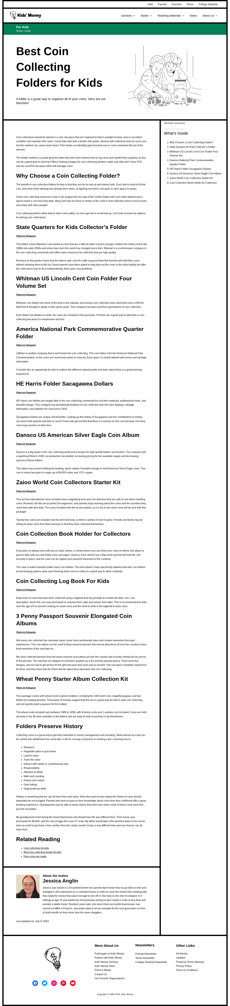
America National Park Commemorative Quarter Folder (192, 162)
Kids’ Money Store (105, 966)
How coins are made (35, 856)
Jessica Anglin (60, 881)
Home (19, 31)
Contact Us (101, 974)
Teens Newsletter (145, 958)
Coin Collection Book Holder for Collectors (193, 182)
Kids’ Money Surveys (106, 962)
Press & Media (103, 970)
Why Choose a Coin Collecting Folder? (191, 142)
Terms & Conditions (187, 970)
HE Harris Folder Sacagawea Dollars (190, 169)
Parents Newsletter (145, 953)
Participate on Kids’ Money (109, 953)
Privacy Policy (184, 966)
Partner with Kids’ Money (108, 957)
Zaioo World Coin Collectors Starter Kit (191, 178)
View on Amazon (26, 236)
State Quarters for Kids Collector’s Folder (192, 147)
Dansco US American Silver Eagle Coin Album (195, 173)
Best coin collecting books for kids (42, 852)
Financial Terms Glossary (190, 962)
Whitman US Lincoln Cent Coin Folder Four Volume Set (194, 153)
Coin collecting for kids (36, 848)
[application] (133, 15)
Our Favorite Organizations (110, 978)
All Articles (182, 953)
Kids (28, 31)
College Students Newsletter (151, 962)
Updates (180, 957)
